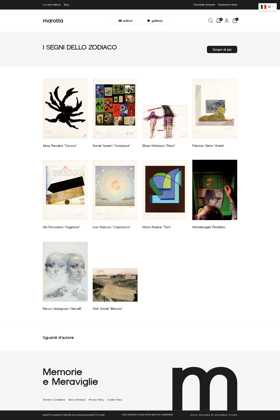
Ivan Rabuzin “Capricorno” (111, 227)
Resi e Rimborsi (77, 399)
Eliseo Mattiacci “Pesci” (158, 146)
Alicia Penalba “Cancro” (60, 146)
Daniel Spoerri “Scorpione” (111, 146)
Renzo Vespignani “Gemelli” (62, 309)
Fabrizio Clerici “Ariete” (208, 146)
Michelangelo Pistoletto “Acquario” (208, 227)
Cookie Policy (114, 399)
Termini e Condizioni (54, 399)
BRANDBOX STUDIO (226, 415)
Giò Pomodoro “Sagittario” (61, 227)
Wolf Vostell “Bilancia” (107, 309)
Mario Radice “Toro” (156, 227)
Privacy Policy (96, 399)
